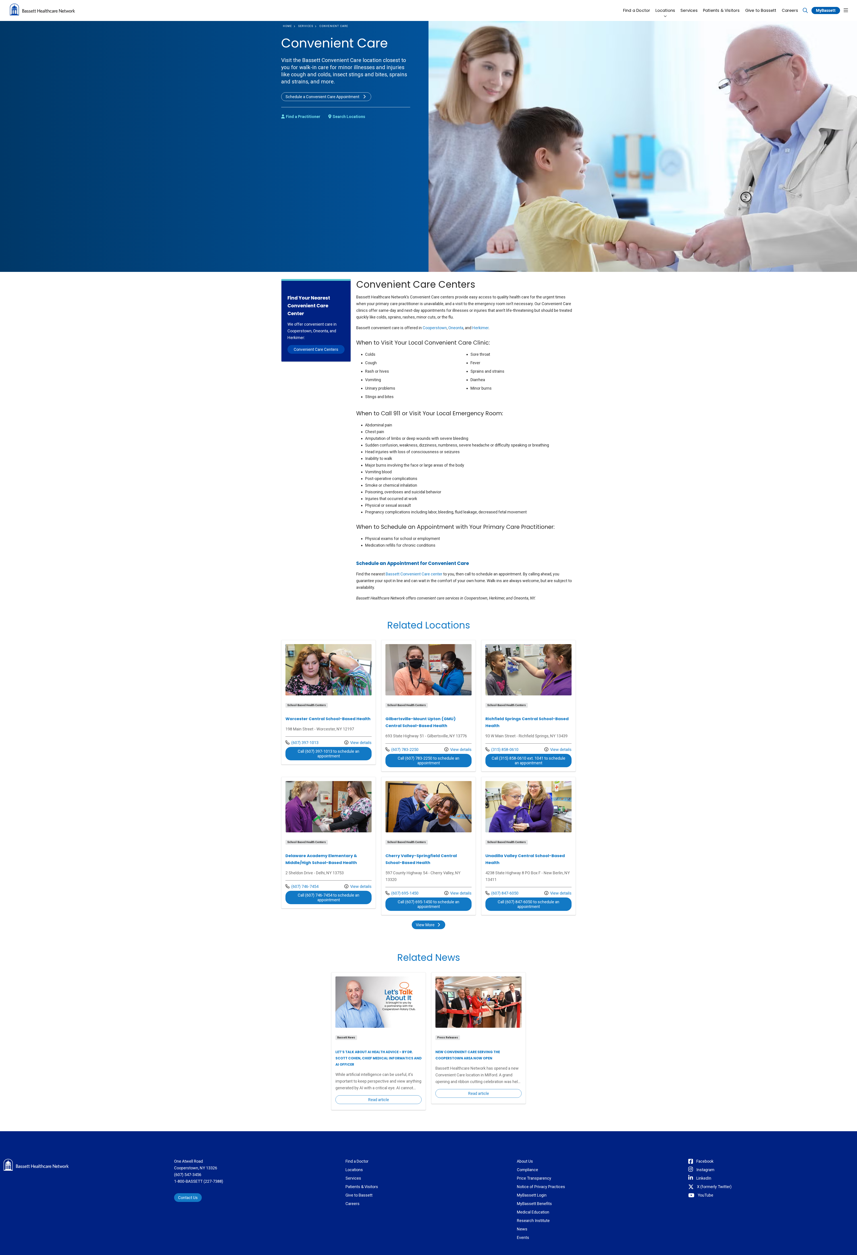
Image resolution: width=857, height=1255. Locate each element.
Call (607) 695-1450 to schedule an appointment (435, 904)
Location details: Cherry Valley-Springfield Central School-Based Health (428, 846)
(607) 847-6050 (501, 893)
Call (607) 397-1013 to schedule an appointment (335, 753)
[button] (846, 10)
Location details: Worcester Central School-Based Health (328, 702)
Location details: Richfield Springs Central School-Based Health (528, 705)
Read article (378, 1041)
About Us (525, 1161)
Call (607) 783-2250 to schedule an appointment (435, 760)
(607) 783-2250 (401, 749)
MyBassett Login (532, 1195)
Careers (790, 10)
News (522, 1229)
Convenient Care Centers (316, 349)
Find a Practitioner (303, 116)
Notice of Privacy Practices (541, 1186)
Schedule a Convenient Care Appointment (322, 96)
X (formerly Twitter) (714, 1186)
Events (523, 1237)
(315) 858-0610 (501, 749)
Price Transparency (534, 1178)
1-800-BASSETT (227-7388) (198, 1181)
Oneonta (455, 327)
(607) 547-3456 (187, 1174)
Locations (665, 10)
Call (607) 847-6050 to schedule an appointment (535, 904)
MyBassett (826, 10)
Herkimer (480, 327)
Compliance (527, 1169)
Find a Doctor (636, 10)
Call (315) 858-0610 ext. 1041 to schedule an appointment (532, 760)
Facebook (704, 1161)
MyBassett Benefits (534, 1203)
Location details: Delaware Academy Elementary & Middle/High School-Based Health (328, 842)
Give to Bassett (760, 10)
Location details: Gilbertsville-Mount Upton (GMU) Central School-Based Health (428, 705)
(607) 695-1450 (401, 893)
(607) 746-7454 (301, 886)
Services (689, 10)
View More (430, 925)
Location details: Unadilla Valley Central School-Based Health (528, 846)
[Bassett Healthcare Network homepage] (42, 10)
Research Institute (533, 1220)
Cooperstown (435, 327)
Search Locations (349, 116)
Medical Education (533, 1212)
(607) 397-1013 (301, 742)
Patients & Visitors (721, 10)
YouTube (705, 1195)
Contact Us (188, 1197)
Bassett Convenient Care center (414, 574)
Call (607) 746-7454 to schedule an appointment (335, 897)
